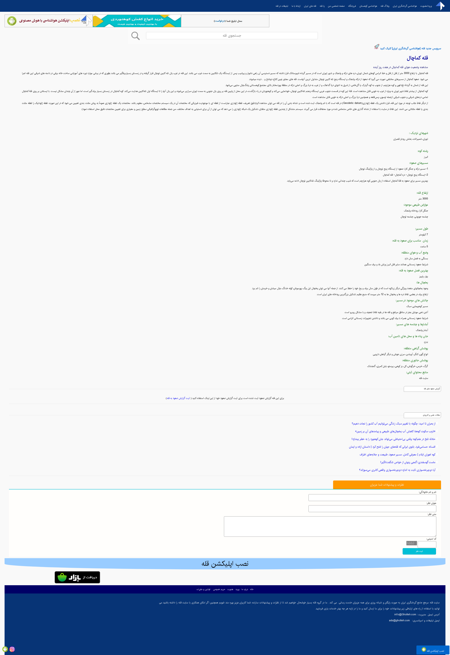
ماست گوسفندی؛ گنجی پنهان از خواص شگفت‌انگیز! (407, 462)
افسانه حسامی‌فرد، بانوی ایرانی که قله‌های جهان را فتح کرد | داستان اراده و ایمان (392, 446)
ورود (237, 589)
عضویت (230, 589)
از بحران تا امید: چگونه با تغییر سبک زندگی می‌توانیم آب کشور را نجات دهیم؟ (393, 423)
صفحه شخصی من (336, 6)
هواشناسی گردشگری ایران (405, 6)
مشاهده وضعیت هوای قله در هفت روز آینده (400, 67)
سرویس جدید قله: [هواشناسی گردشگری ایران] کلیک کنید (410, 48)
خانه (251, 589)
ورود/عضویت (426, 6)
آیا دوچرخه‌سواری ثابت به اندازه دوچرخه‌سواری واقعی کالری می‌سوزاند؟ (397, 470)
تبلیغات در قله (282, 6)
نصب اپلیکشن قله (435, 651)
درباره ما (245, 589)
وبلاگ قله (385, 6)
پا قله (322, 6)
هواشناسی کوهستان (368, 6)
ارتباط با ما (296, 6)
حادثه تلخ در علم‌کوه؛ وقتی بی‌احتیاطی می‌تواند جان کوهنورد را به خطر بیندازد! (393, 439)
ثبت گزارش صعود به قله (178, 398)
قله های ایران (310, 6)
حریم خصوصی (219, 589)
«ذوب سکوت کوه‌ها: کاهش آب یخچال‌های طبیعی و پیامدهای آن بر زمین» (395, 431)
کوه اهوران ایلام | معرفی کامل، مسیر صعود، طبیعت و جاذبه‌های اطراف (397, 454)
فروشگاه (352, 6)
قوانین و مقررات (203, 589)
